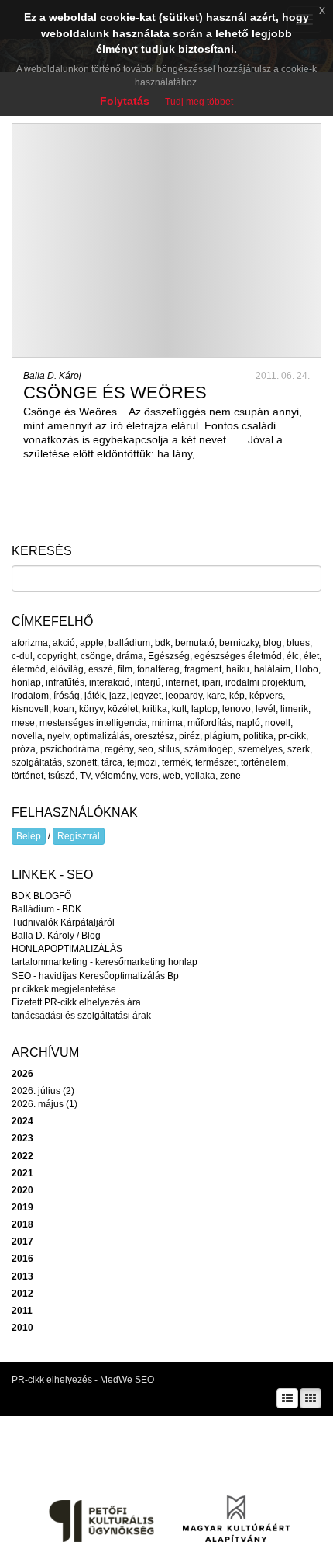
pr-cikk (292, 736)
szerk (298, 749)
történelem (263, 762)
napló (248, 722)
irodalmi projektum (264, 682)
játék (94, 695)
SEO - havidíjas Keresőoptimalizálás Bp (95, 976)
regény (119, 749)
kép (237, 695)
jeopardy (184, 695)
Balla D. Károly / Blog (56, 935)
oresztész (154, 736)
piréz (189, 736)
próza (24, 749)
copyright (56, 656)
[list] (287, 1398)
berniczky (239, 642)
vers (149, 775)
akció (64, 642)
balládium (129, 642)
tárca (111, 762)
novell (277, 722)
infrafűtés (65, 682)
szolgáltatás (37, 762)
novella (27, 736)
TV (85, 775)
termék (176, 762)
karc (216, 695)
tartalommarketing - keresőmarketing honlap (104, 962)
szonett (82, 762)
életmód (29, 669)
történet (27, 775)
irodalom (30, 695)
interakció (109, 682)
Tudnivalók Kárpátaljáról (63, 922)
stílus (169, 749)
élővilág (67, 669)
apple (92, 642)
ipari (211, 682)
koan (63, 708)
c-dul (22, 656)
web (171, 775)
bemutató (195, 642)
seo (145, 749)
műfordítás (209, 722)
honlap (26, 682)
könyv (91, 708)
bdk (162, 642)
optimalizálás (101, 736)
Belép (28, 836)
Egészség (169, 656)
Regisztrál (78, 836)
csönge (96, 656)
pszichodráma (70, 749)
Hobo (306, 669)
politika (258, 736)
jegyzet (146, 695)
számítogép (208, 749)
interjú (148, 682)
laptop (204, 708)
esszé (100, 669)
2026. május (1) (44, 1104)
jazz (117, 695)
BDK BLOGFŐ (41, 896)
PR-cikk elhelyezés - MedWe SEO (83, 1379)
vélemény (115, 775)
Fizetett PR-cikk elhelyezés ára (76, 1002)
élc (293, 656)
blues (298, 642)
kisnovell (30, 708)
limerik (294, 708)
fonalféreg (158, 669)
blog (272, 642)
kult (179, 708)
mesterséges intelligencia (93, 722)
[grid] (310, 1398)
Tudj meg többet (199, 101)
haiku (237, 669)
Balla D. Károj (52, 375)
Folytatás (124, 101)
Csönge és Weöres (115, 392)
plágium (221, 736)
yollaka (200, 775)
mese (23, 722)
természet (215, 762)
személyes (260, 749)
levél (266, 708)
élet (311, 656)
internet (181, 682)
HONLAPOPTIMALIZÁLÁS (67, 948)
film (125, 669)
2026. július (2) (43, 1090)
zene (230, 775)
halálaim (272, 669)
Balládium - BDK (46, 909)
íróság (66, 695)
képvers (266, 695)
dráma (129, 656)
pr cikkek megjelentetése (64, 989)
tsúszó (61, 775)
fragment (202, 669)
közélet (123, 708)
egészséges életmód (238, 656)
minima (167, 722)
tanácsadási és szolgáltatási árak (81, 1015)
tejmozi (142, 762)
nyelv (58, 736)
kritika (154, 708)
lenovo (236, 708)
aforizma (30, 642)
